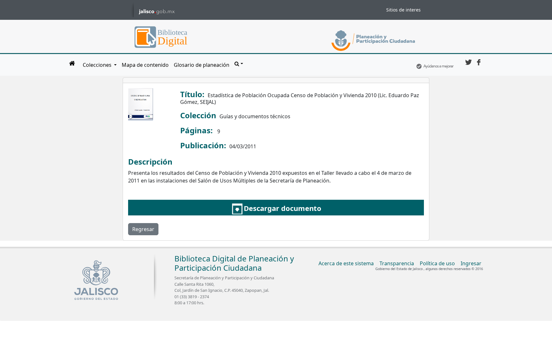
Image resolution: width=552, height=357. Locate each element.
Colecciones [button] (98, 64)
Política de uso (437, 263)
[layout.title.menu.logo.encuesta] (435, 65)
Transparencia (396, 263)
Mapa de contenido (145, 64)
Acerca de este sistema (346, 263)
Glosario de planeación (201, 64)
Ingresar (471, 263)
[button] (239, 63)
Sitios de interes (403, 10)
